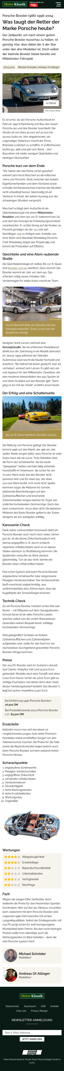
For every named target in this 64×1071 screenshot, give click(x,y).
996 (19, 233)
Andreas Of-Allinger (34, 974)
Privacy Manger (39, 1011)
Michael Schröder (32, 954)
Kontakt (54, 1006)
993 (35, 229)
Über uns (21, 1011)
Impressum (30, 1006)
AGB (43, 1006)
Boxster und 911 (17, 268)
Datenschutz (12, 1006)
